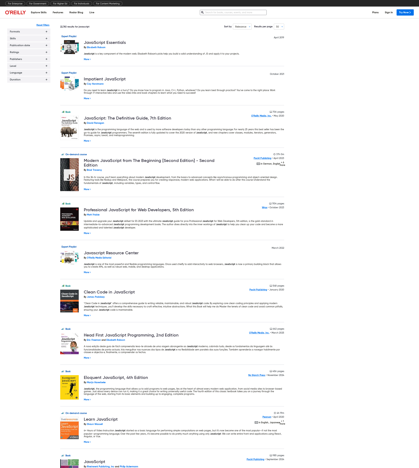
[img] (63, 112)
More (86, 59)
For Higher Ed (60, 3)
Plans (375, 12)
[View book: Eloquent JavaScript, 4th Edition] (70, 387)
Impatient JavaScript (105, 79)
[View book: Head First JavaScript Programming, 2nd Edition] (70, 344)
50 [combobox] (277, 26)
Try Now (404, 12)
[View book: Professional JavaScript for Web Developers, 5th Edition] (70, 219)
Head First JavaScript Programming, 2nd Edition (131, 335)
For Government (37, 3)
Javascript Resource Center (111, 252)
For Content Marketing (108, 3)
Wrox (264, 207)
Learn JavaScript (101, 419)
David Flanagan (95, 123)
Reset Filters (42, 25)
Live (91, 12)
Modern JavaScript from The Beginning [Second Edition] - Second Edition (149, 163)
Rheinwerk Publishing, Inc (100, 466)
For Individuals (81, 3)
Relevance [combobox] (240, 26)
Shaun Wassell (95, 424)
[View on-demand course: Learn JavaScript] (70, 428)
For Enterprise (15, 3)
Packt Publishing (262, 158)
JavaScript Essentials (105, 42)
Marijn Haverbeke (96, 382)
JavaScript (94, 461)
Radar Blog (76, 12)
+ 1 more (282, 422)
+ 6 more (282, 163)
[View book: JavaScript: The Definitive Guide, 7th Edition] (70, 128)
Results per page (263, 26)
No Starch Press (256, 375)
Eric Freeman (94, 339)
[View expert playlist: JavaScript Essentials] (70, 47)
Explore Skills (38, 12)
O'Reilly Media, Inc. (261, 115)
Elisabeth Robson (96, 47)
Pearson (267, 416)
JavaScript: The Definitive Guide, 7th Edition (127, 118)
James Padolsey (96, 296)
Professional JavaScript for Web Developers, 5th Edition (139, 209)
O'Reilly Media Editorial (99, 257)
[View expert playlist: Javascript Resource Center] (70, 258)
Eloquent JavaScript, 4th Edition (116, 377)
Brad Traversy (94, 169)
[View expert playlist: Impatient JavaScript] (70, 84)
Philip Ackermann (129, 466)
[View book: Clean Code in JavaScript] (70, 301)
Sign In (389, 12)
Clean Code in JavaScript (109, 292)
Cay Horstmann (95, 83)
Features (58, 12)
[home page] (15, 12)
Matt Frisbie (93, 214)
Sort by (228, 26)
